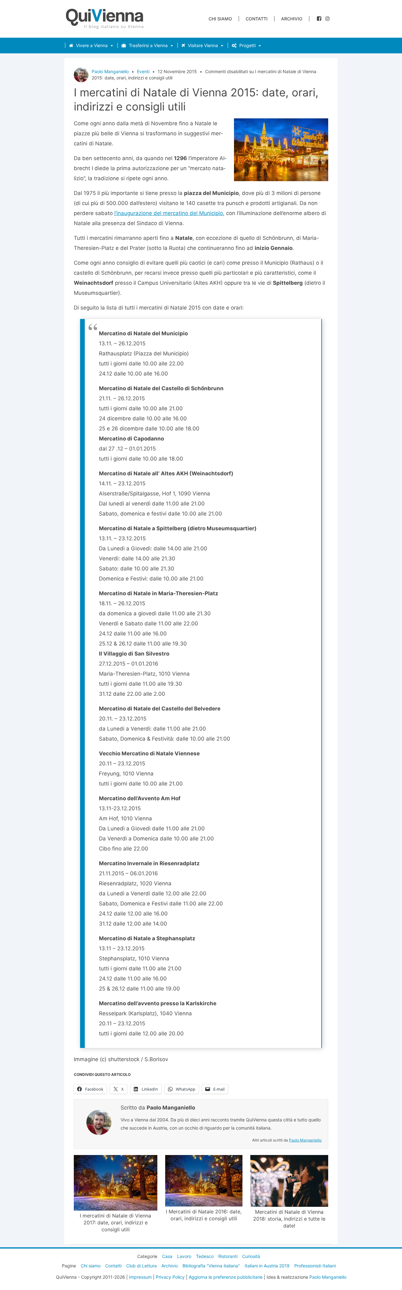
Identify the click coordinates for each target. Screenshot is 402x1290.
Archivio (291, 18)
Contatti (257, 18)
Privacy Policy (170, 1277)
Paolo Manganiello (110, 71)
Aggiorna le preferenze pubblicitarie (226, 1277)
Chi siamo (220, 18)
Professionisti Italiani (315, 1265)
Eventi (143, 71)
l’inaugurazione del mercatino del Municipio (168, 213)
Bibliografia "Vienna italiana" (211, 1265)
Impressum (140, 1277)
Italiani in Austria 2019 (267, 1265)
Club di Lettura (141, 1265)
